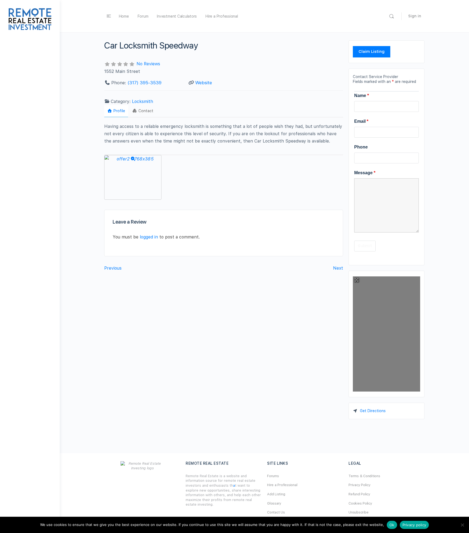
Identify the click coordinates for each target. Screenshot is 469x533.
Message (364, 172)
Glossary (274, 503)
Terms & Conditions (364, 476)
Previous (113, 268)
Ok (391, 525)
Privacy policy (414, 525)
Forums (273, 476)
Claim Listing (372, 51)
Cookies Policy (360, 503)
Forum (143, 16)
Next (338, 268)
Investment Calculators (177, 16)
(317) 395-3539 (144, 82)
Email (361, 121)
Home (124, 16)
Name (361, 95)
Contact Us (276, 512)
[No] (462, 525)
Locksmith (142, 101)
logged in (149, 237)
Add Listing (276, 494)
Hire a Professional (221, 16)
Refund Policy (359, 494)
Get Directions (373, 411)
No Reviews (148, 63)
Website (203, 82)
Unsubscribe (358, 512)
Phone (361, 147)
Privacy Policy (359, 485)
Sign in (414, 16)
